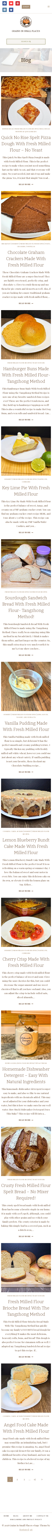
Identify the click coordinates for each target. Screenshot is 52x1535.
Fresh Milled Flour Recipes (26, 129)
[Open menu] (48, 6)
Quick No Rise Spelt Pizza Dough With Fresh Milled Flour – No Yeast (26, 144)
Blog (16, 1516)
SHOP (26, 7)
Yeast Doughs (39, 363)
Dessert (15, 244)
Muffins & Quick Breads (25, 132)
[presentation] (26, 100)
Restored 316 (25, 1529)
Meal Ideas (44, 129)
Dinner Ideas (7, 129)
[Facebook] (4, 3)
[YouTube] (11, 3)
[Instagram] (4, 10)
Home (6, 1516)
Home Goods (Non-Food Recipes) (19, 1063)
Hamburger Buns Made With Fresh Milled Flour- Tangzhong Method (26, 375)
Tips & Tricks (41, 1063)
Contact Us (42, 1516)
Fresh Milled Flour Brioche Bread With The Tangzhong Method (26, 1308)
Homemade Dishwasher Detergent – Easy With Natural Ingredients (26, 1075)
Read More (26, 184)
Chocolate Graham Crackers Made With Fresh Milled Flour (26, 259)
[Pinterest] (17, 3)
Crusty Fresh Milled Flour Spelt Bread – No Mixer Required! (26, 1192)
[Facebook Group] (11, 10)
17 (35, 1479)
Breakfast (6, 244)
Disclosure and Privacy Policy (26, 1519)
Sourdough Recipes (38, 592)
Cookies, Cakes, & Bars (13, 831)
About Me (27, 1516)
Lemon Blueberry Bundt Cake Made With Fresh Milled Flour (26, 846)
